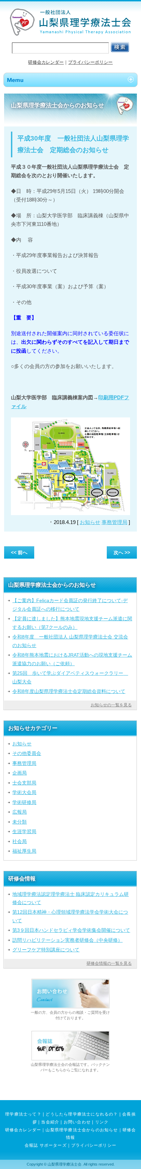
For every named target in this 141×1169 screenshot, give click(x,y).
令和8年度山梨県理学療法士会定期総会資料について (68, 691)
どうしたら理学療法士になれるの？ (82, 1114)
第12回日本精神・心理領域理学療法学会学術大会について (70, 916)
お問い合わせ (77, 1122)
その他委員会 (26, 753)
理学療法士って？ (23, 1114)
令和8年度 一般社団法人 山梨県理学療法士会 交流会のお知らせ (70, 641)
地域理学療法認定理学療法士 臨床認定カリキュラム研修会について (70, 898)
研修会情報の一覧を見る (109, 963)
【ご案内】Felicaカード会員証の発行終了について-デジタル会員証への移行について (70, 604)
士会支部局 (24, 783)
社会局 (19, 841)
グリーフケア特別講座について (45, 949)
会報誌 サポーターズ (46, 1145)
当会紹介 (50, 1122)
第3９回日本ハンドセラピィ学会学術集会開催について (71, 930)
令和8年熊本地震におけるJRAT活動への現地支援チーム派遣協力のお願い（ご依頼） (72, 659)
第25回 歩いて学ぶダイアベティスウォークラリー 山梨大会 (70, 677)
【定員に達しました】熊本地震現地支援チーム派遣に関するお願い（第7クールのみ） (72, 623)
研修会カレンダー (46, 62)
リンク (102, 1122)
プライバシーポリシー (90, 62)
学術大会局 (24, 792)
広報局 (19, 812)
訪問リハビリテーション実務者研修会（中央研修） (67, 940)
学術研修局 (24, 802)
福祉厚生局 (24, 851)
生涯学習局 (24, 831)
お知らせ (90, 522)
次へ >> (122, 552)
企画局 (19, 773)
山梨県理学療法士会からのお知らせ (82, 1130)
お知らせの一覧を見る (111, 705)
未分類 (19, 822)
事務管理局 (114, 522)
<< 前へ (19, 552)
